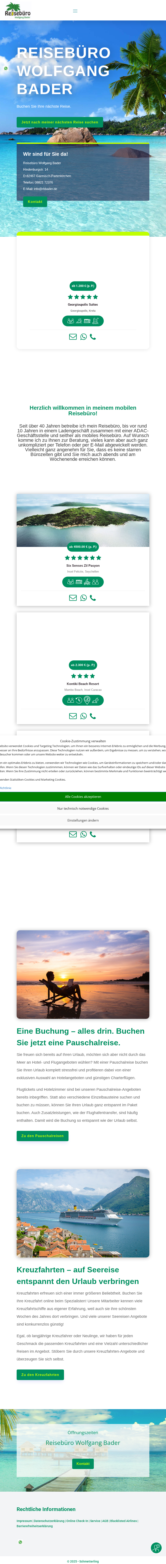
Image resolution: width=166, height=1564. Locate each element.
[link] (83, 292)
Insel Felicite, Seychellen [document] (83, 571)
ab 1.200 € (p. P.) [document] (83, 286)
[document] (83, 304)
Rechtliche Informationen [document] (46, 1509)
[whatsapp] (6, 70)
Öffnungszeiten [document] (83, 1432)
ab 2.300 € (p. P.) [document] (83, 665)
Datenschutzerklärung (49, 1521)
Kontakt (35, 202)
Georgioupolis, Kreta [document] (83, 310)
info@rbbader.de (45, 189)
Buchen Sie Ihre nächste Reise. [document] (44, 106)
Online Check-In (77, 1521)
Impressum (24, 1521)
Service (95, 1521)
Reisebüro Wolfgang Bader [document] (83, 1443)
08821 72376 (44, 182)
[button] (73, 337)
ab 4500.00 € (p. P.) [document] (83, 546)
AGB (105, 1521)
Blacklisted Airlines (123, 1521)
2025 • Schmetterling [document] (84, 1561)
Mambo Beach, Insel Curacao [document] (83, 689)
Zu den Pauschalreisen (42, 1136)
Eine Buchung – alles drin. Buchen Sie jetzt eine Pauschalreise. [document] (81, 1037)
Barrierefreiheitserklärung (35, 1526)
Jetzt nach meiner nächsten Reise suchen (59, 122)
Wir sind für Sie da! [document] (45, 154)
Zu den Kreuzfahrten (40, 1375)
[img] (70, 321)
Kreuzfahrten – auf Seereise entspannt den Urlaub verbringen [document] (78, 1275)
